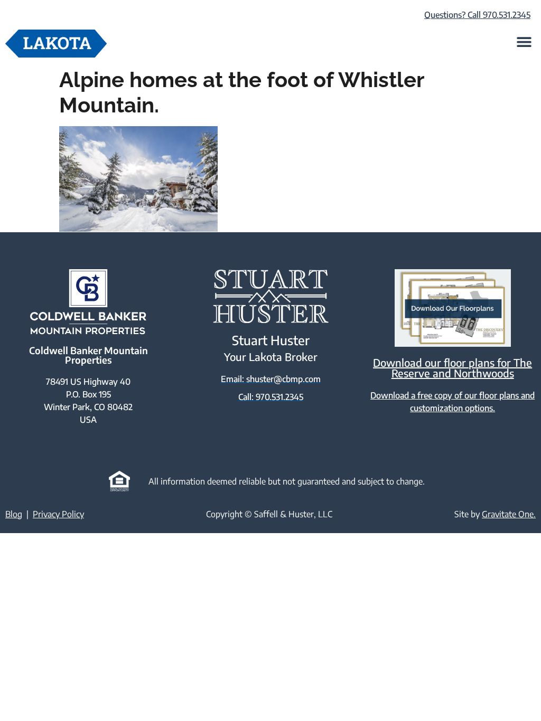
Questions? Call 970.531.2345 (477, 15)
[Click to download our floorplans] (452, 308)
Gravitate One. (509, 514)
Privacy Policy (58, 514)
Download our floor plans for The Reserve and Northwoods (452, 368)
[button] (524, 41)
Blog (13, 514)
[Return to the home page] (56, 44)
